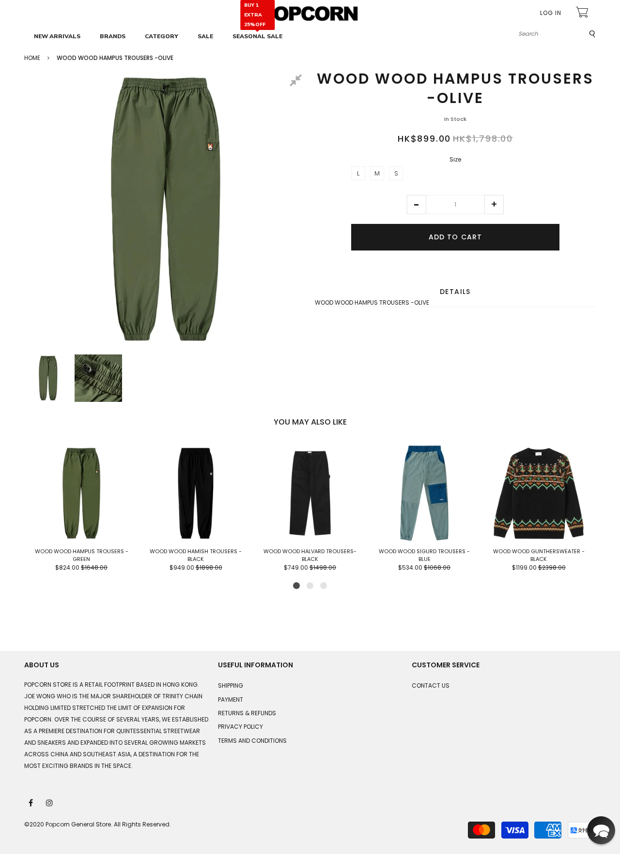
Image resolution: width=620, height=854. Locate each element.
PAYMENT (230, 699)
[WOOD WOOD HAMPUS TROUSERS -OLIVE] (48, 378)
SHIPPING (230, 685)
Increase (494, 204)
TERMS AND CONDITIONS (252, 740)
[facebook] (31, 802)
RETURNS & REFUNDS (247, 713)
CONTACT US (431, 685)
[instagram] (50, 802)
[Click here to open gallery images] (297, 81)
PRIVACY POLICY (240, 726)
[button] (416, 204)
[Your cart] (583, 13)
